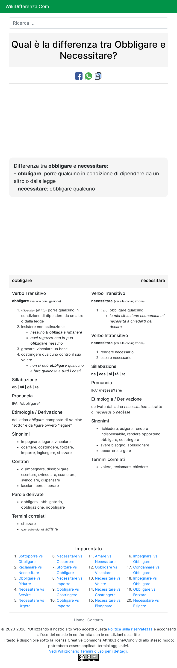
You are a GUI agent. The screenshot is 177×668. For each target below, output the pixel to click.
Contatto (95, 620)
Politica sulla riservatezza (130, 629)
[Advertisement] (88, 123)
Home (79, 620)
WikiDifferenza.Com (27, 6)
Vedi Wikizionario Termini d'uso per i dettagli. (88, 651)
